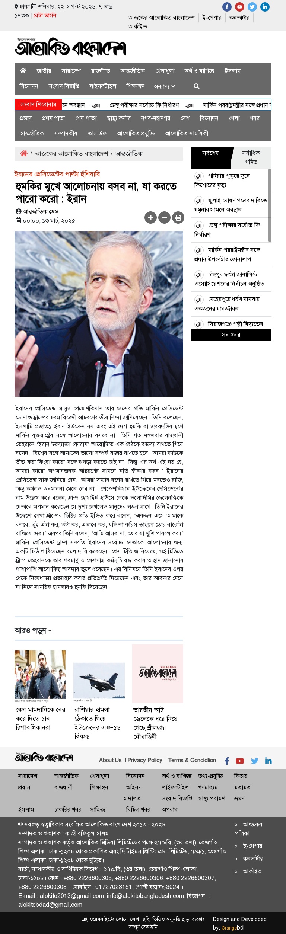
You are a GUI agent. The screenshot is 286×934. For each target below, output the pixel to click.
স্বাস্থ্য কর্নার (119, 118)
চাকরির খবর (68, 809)
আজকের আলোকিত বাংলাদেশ (161, 18)
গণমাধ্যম (208, 787)
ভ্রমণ (239, 798)
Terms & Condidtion (192, 760)
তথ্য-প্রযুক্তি (210, 776)
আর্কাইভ (137, 27)
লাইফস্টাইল (102, 86)
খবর (255, 118)
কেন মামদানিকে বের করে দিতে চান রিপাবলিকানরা (40, 718)
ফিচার (240, 776)
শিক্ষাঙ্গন (136, 86)
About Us (110, 760)
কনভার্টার (239, 18)
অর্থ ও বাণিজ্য (199, 71)
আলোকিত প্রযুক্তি (136, 133)
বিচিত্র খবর (138, 809)
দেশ (185, 118)
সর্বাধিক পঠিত (251, 157)
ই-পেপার (212, 18)
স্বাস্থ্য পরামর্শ (211, 798)
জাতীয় (44, 71)
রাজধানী (63, 787)
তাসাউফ (97, 133)
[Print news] (178, 217)
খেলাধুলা (164, 71)
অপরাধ (170, 809)
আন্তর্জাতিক (133, 71)
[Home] (23, 71)
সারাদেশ (71, 71)
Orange (233, 928)
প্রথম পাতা (53, 118)
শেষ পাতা (85, 118)
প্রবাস (24, 787)
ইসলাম (233, 71)
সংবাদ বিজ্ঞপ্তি (64, 86)
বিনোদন (29, 86)
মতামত (242, 787)
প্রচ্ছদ (26, 118)
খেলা (234, 118)
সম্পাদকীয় (65, 133)
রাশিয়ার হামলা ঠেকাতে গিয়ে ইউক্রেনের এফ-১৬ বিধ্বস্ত (97, 723)
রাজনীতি (100, 71)
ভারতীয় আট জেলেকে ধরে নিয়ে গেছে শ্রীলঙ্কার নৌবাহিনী (155, 723)
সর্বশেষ (211, 153)
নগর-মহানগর (155, 118)
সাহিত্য (98, 809)
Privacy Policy (144, 760)
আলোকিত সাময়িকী (186, 133)
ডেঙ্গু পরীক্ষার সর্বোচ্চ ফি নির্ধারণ (134, 105)
